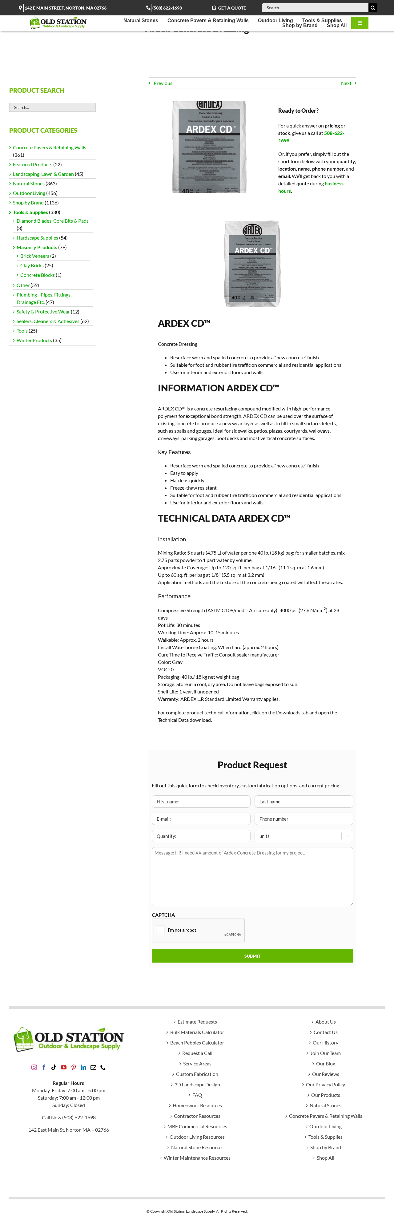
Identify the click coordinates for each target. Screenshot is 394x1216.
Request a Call (197, 1053)
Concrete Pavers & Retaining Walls (49, 147)
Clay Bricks (32, 265)
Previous (163, 83)
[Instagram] (34, 1067)
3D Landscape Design (197, 1084)
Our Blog (325, 1063)
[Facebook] (44, 1067)
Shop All (325, 1158)
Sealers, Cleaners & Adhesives (48, 321)
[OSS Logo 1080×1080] (58, 18)
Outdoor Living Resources (197, 1137)
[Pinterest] (73, 1067)
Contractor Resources (197, 1116)
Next (346, 83)
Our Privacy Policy (325, 1084)
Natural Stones (29, 183)
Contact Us (326, 1032)
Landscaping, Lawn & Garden (43, 174)
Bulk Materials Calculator (197, 1032)
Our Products (325, 1095)
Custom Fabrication (197, 1074)
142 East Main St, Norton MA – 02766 (68, 1130)
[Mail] (93, 1067)
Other (23, 285)
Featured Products (32, 164)
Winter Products (34, 340)
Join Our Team (325, 1053)
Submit (252, 956)
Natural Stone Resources (197, 1147)
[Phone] (103, 1067)
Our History (325, 1042)
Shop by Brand (28, 202)
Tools (22, 330)
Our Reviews (325, 1074)
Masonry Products (37, 247)
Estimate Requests (197, 1021)
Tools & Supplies (30, 212)
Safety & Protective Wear (43, 311)
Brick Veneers (34, 256)
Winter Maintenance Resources (197, 1158)
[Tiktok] (54, 1067)
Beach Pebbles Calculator (197, 1042)
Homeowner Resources (197, 1105)
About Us (326, 1021)
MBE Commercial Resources (197, 1126)
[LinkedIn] (83, 1067)
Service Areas (197, 1063)
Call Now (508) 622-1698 (69, 1117)
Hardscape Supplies (37, 237)
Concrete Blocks (37, 275)
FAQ (197, 1095)
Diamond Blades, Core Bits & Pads (53, 221)
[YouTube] (63, 1067)
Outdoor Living (29, 193)
